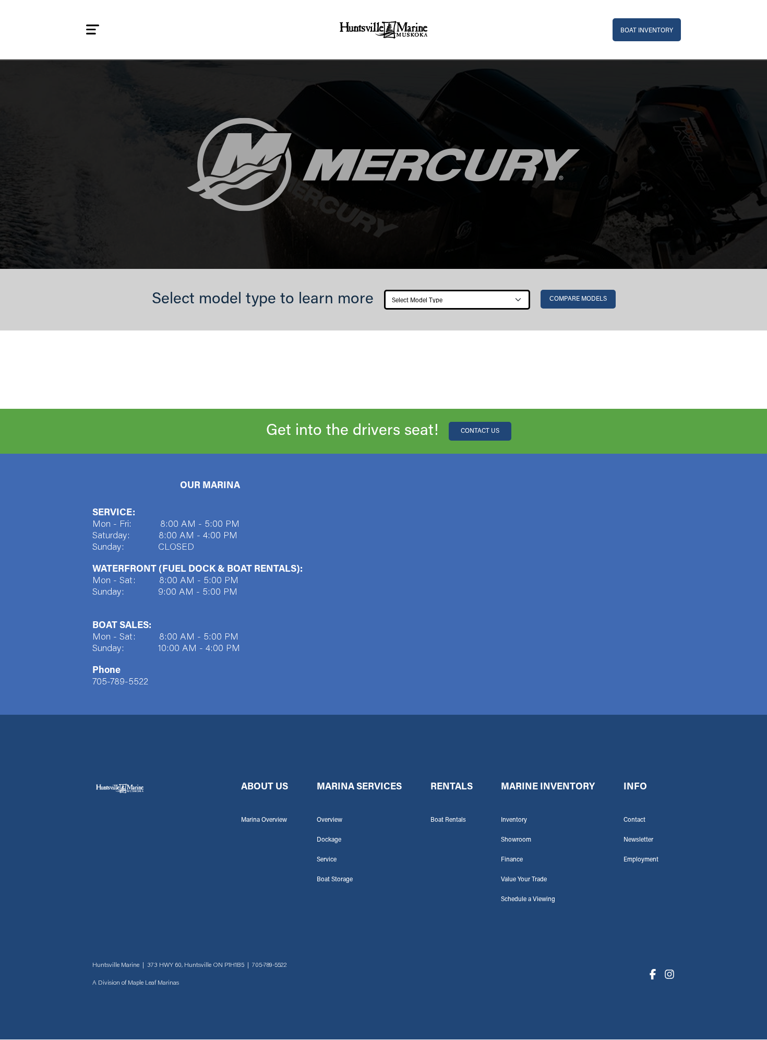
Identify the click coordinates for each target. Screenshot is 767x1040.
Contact (634, 820)
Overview (329, 820)
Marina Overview (264, 820)
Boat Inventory (646, 31)
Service (327, 860)
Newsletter (638, 840)
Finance (512, 860)
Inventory (514, 820)
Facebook (653, 974)
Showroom (516, 840)
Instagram (669, 974)
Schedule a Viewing (528, 899)
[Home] (383, 30)
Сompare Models (578, 299)
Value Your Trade (524, 880)
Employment (641, 860)
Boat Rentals (448, 820)
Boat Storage (335, 880)
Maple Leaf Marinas (153, 983)
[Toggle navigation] (92, 30)
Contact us (480, 431)
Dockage (329, 840)
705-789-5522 (120, 682)
